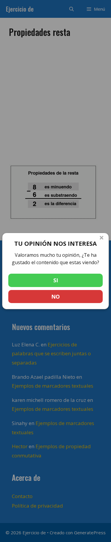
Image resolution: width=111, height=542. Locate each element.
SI (55, 280)
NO (55, 296)
